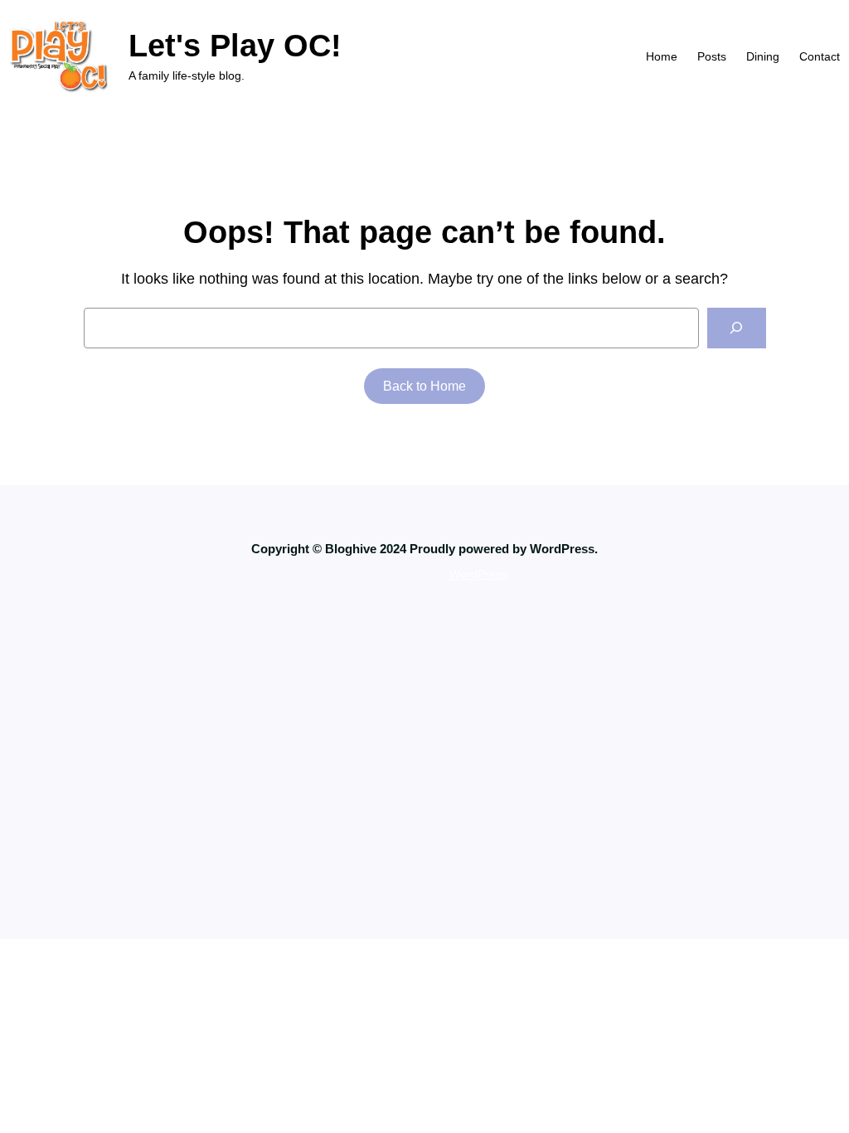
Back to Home (424, 386)
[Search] (736, 328)
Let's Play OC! (235, 45)
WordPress (478, 574)
